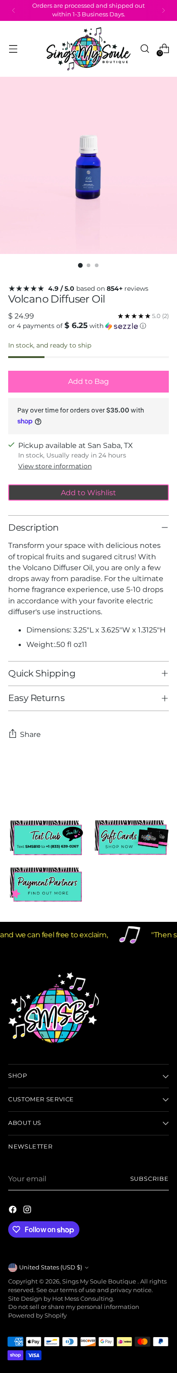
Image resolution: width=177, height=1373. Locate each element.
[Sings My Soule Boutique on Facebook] (13, 1211)
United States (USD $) (50, 1267)
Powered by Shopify (37, 1315)
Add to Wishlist (88, 492)
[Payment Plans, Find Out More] (46, 885)
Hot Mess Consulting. (83, 1298)
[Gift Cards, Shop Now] (131, 838)
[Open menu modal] (13, 49)
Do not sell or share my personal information (73, 1306)
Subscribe (149, 1178)
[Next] (163, 10)
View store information (55, 466)
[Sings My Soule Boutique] (88, 49)
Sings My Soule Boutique (100, 1281)
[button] (88, 325)
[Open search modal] (144, 49)
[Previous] (14, 10)
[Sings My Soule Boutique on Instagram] (28, 1211)
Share (30, 734)
